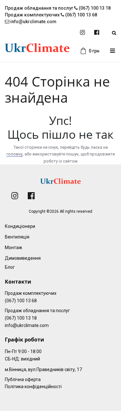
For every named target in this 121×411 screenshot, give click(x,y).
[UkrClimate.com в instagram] (82, 32)
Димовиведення (23, 258)
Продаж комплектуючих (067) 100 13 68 (51, 14)
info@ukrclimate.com (32, 21)
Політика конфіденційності (33, 386)
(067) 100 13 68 (21, 300)
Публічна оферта (23, 379)
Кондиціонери (20, 226)
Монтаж (13, 247)
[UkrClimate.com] (37, 51)
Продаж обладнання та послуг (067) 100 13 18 (58, 8)
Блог (10, 267)
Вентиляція (17, 236)
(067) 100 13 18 (21, 318)
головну (14, 154)
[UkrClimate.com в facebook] (96, 32)
